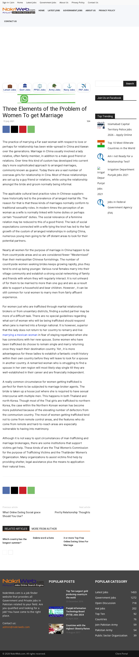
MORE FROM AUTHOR (44, 528)
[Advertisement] (69, 53)
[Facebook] (6, 129)
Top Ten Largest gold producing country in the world (77, 594)
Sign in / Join (8, 2)
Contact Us (93, 2)
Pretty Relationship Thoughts (72, 512)
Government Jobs (48, 2)
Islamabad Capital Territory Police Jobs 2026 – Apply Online (120, 129)
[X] (14, 129)
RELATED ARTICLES (16, 528)
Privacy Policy (78, 2)
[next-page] (10, 552)
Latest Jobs (31, 2)
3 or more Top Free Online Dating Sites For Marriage (76, 541)
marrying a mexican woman (20, 335)
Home (20, 2)
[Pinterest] (22, 129)
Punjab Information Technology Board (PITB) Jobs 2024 (76, 611)
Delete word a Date (43, 538)
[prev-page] (5, 552)
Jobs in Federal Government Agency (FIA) (120, 207)
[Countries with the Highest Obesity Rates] (56, 629)
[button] (132, 16)
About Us (64, 2)
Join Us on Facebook (109, 97)
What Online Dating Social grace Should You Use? (22, 514)
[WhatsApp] (31, 129)
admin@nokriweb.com (16, 627)
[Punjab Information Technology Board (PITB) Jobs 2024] (56, 612)
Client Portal (121, 653)
